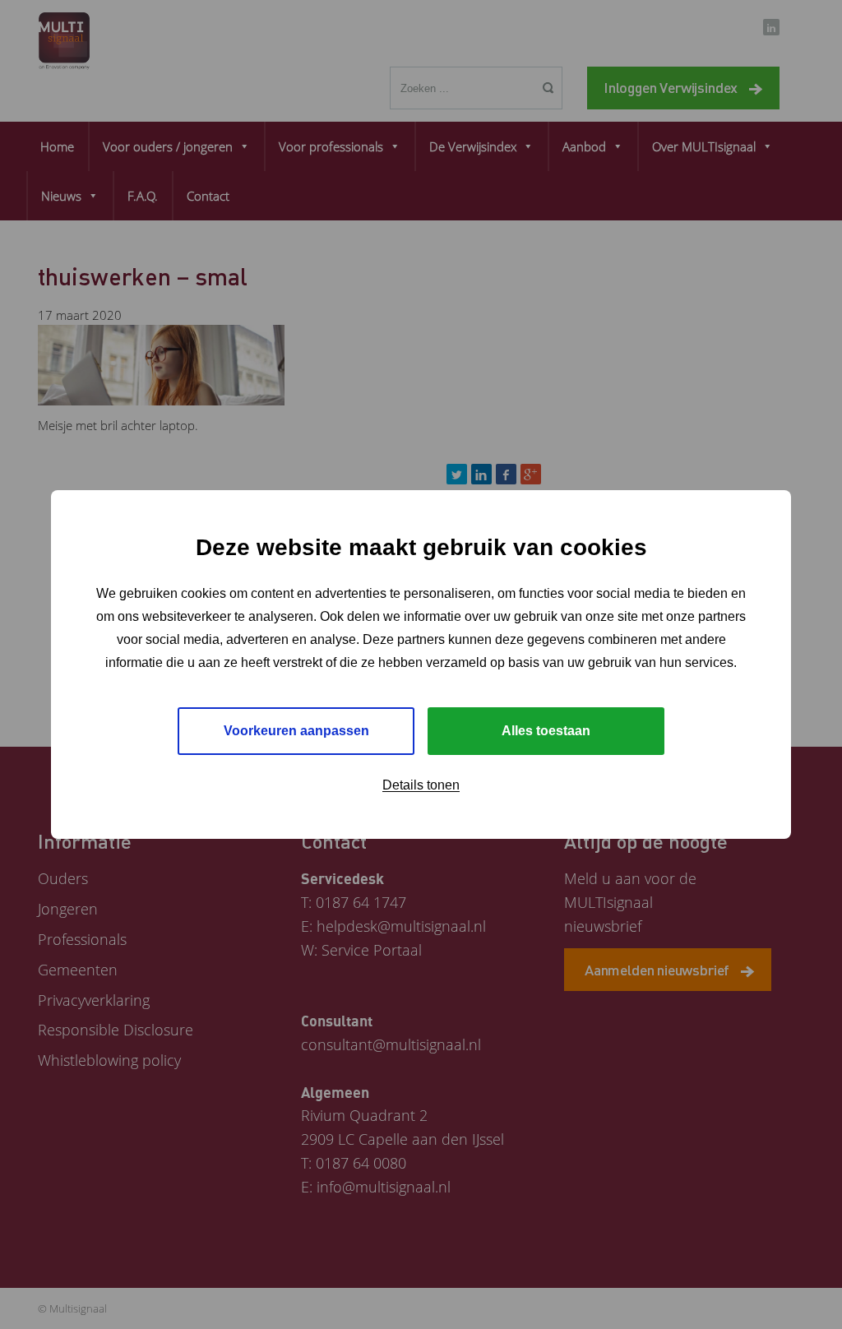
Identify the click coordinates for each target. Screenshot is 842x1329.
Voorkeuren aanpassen (296, 731)
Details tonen (421, 785)
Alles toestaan (546, 731)
